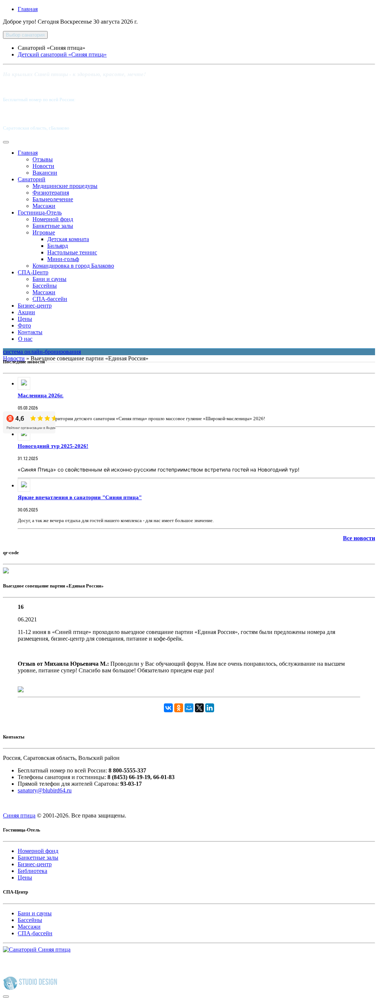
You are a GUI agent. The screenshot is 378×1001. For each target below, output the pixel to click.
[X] (199, 707)
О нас (25, 339)
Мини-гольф (63, 259)
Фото (24, 325)
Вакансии (44, 172)
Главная (28, 9)
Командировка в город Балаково (73, 266)
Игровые (43, 232)
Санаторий (31, 179)
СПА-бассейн (49, 299)
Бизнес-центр (35, 305)
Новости (43, 166)
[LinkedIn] (209, 707)
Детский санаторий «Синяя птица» (62, 54)
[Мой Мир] (189, 707)
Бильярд (57, 246)
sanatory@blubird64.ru (45, 790)
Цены (25, 319)
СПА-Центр (33, 272)
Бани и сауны (49, 279)
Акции (26, 312)
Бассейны (44, 285)
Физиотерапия (50, 192)
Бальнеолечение (52, 199)
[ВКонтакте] (168, 707)
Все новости (359, 538)
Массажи (43, 206)
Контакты (30, 332)
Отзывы (42, 159)
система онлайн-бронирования (42, 352)
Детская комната (68, 239)
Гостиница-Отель (40, 212)
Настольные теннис (72, 252)
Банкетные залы (52, 226)
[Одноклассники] (178, 707)
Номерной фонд (52, 219)
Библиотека (32, 871)
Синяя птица (19, 815)
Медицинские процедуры (64, 186)
